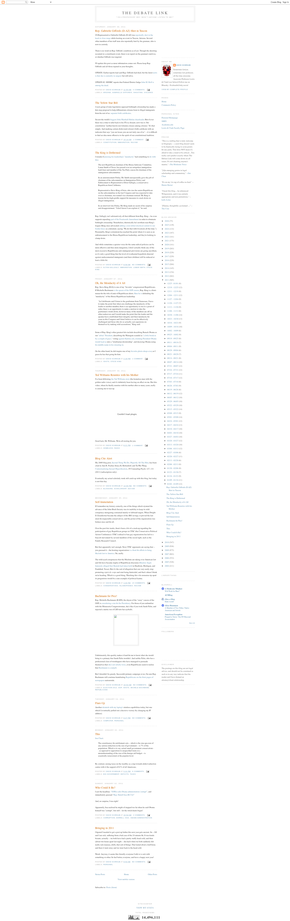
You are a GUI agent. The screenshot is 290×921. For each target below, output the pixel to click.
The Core (165, 208)
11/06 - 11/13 (173, 311)
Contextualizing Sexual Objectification (111, 468)
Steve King (116, 361)
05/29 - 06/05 (173, 401)
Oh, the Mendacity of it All (110, 283)
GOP (120, 687)
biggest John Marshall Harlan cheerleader (127, 119)
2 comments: (139, 815)
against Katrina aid (126, 338)
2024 (167, 228)
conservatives (110, 586)
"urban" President (105, 335)
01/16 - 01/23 (173, 476)
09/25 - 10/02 (173, 334)
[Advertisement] (177, 39)
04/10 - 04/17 (173, 428)
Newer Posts (100, 874)
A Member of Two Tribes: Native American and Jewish (177, 609)
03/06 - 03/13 (173, 448)
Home (126, 874)
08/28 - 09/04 (173, 350)
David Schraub (183, 65)
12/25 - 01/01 (173, 283)
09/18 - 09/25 (173, 338)
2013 (167, 272)
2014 (167, 268)
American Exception (173, 614)
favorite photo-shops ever (141, 351)
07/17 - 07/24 (173, 373)
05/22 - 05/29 (173, 405)
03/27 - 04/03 (173, 436)
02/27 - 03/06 (173, 452)
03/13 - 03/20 (173, 444)
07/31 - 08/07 (173, 366)
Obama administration (141, 818)
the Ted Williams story (120, 379)
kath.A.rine (166, 199)
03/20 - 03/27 (173, 440)
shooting (138, 92)
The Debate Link (145, 12)
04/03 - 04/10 (173, 432)
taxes (133, 774)
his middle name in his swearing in (109, 344)
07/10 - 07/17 (173, 377)
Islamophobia (126, 586)
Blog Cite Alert (103, 458)
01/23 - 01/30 (173, 472)
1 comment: (139, 139)
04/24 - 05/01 (173, 421)
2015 (167, 264)
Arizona (107, 92)
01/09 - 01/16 (173, 480)
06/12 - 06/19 (173, 393)
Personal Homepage (170, 117)
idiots (106, 361)
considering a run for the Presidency (116, 603)
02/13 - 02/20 (173, 460)
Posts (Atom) (111, 887)
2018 (167, 252)
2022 (167, 236)
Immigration (123, 142)
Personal (119, 721)
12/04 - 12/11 (173, 295)
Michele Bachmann (140, 687)
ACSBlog (168, 594)
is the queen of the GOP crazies (126, 290)
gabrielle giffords (122, 92)
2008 (167, 550)
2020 (167, 244)
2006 (167, 558)
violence (148, 92)
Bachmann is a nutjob (108, 667)
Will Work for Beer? (172, 591)
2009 (167, 546)
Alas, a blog (170, 599)
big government (111, 774)
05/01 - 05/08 (173, 417)
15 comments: (139, 583)
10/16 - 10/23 (173, 322)
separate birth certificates (121, 113)
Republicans (101, 690)
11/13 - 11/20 (173, 307)
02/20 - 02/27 (173, 456)
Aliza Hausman (171, 605)
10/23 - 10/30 (173, 318)
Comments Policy (169, 105)
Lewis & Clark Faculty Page (173, 128)
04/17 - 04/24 (173, 425)
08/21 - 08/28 (173, 354)
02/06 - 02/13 (173, 464)
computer (108, 721)
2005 (167, 562)
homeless (108, 448)
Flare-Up (100, 703)
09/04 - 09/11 (173, 346)
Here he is (138, 293)
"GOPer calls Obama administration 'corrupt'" (129, 791)
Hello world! (169, 601)
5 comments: (139, 90)
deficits (125, 774)
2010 (167, 542)
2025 (167, 224)
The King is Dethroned (107, 152)
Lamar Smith (139, 267)
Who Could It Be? (105, 787)
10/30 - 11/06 (173, 314)
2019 (167, 248)
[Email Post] (148, 90)
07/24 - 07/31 (173, 369)
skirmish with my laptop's (112, 707)
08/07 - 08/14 (173, 362)
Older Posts (152, 874)
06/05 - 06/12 (173, 397)
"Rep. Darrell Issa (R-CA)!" (123, 794)
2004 (167, 565)
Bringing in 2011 (104, 828)
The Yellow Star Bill (106, 102)
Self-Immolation (104, 502)
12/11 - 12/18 (173, 291)
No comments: (139, 265)
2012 (167, 276)
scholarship (120, 488)
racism (134, 142)
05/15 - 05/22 (173, 409)
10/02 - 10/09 (173, 330)
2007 (167, 554)
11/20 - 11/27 (173, 303)
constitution (109, 142)
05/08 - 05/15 (173, 413)
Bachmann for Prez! (106, 596)
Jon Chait (99, 738)
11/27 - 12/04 (173, 299)
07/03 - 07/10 (173, 381)
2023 (167, 232)
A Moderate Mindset (173, 588)
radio (117, 448)
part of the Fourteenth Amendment (125, 219)
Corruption (109, 818)
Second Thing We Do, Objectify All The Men (130, 462)
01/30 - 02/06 (173, 468)
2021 (167, 240)
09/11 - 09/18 (173, 342)
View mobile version (126, 879)
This (97, 734)
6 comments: (138, 771)
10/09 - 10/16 (173, 326)
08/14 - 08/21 (173, 358)
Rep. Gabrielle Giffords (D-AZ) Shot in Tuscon (121, 31)
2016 (167, 260)
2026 (167, 221)
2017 (167, 256)
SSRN (164, 121)
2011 (167, 280)
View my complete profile (175, 89)
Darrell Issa (122, 818)
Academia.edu (167, 124)
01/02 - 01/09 (173, 484)
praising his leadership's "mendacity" (119, 156)
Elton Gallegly (111, 267)
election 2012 (110, 687)
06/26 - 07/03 (173, 385)
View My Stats (145, 907)
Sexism (131, 488)
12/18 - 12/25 (173, 287)
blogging (108, 488)
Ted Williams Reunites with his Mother (116, 375)
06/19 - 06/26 (173, 389)
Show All (192, 623)
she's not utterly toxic (117, 664)
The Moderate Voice (178, 164)
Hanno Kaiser (167, 185)
